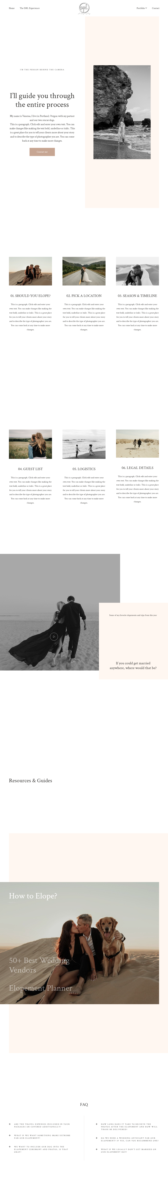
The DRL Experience (30, 8)
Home (12, 8)
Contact (155, 8)
